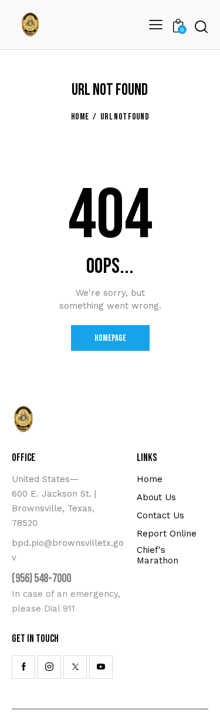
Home (80, 117)
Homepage (110, 338)
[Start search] (201, 27)
